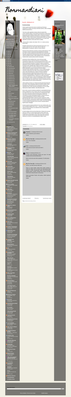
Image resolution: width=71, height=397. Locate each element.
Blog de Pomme (10, 353)
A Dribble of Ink (10, 335)
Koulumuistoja (11, 104)
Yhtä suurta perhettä (11, 311)
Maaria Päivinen (10, 244)
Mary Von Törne (29, 138)
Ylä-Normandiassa (10, 354)
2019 (8, 53)
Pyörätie (10, 109)
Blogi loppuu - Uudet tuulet (12, 332)
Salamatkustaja (10, 156)
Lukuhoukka (10, 166)
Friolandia (9, 262)
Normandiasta (30, 126)
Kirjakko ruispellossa (60, 56)
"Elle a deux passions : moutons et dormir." (12, 357)
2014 (8, 61)
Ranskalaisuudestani (12, 111)
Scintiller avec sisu (10, 153)
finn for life (9, 299)
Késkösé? (10, 106)
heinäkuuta (10, 75)
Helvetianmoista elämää (12, 303)
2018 (8, 54)
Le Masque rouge (59, 55)
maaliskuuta (10, 82)
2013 (8, 63)
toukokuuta (10, 78)
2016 (8, 58)
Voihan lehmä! (11, 93)
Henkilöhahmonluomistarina (12, 245)
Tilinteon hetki (9, 327)
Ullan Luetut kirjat (11, 272)
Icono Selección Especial (11, 144)
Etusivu (37, 198)
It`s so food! (9, 307)
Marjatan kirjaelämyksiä (12, 132)
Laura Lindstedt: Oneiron (11, 323)
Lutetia (8, 350)
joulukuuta (10, 66)
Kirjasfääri (9, 266)
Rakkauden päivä (11, 101)
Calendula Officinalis (11, 340)
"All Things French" (11, 285)
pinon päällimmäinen (11, 217)
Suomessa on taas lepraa (12, 227)
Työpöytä (9, 291)
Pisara (8, 370)
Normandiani (25, 10)
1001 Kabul (9, 221)
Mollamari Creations (11, 294)
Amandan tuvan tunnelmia (10, 240)
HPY (8, 248)
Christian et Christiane (11, 249)
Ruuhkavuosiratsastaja (12, 234)
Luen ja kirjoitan (10, 322)
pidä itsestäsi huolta (10, 241)
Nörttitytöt (9, 366)
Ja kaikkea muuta (11, 379)
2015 (8, 59)
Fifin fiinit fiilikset (10, 280)
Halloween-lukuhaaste (11, 177)
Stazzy (27, 152)
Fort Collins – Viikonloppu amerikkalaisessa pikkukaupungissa (11, 201)
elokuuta (10, 73)
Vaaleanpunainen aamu (13, 108)
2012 (8, 65)
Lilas (27, 145)
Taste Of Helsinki (10, 308)
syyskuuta (10, 71)
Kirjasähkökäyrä (10, 377)
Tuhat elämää (58, 49)
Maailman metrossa (11, 375)
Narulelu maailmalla (11, 275)
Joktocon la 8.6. (10, 231)
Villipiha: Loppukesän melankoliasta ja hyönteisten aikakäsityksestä (12, 128)
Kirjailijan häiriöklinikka (12, 226)
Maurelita (9, 152)
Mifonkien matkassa (11, 138)
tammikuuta (10, 122)
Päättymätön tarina (11, 230)
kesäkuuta (10, 76)
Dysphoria (58, 58)
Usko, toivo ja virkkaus (12, 326)
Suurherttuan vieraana (12, 199)
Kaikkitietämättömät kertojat (11, 331)
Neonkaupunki (9, 207)
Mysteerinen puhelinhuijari (13, 88)
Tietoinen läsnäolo (11, 315)
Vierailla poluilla (10, 213)
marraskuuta (11, 68)
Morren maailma (10, 184)
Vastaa (27, 135)
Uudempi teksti (26, 198)
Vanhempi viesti (47, 198)
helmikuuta (10, 83)
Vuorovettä (9, 161)
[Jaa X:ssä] (42, 124)
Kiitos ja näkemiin (10, 181)
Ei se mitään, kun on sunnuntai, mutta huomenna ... (12, 116)
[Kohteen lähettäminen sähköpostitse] (40, 124)
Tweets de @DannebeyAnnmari (13, 384)
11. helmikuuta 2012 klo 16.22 (36, 131)
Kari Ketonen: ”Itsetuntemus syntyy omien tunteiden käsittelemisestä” (12, 195)
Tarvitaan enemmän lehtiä (12, 149)
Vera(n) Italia (9, 344)
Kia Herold (9, 193)
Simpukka (28, 131)
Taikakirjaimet (10, 176)
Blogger (49, 393)
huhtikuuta (10, 80)
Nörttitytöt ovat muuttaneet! (12, 367)
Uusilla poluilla (9, 214)
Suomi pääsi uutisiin (12, 113)
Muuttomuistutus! (10, 341)
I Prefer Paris (10, 171)
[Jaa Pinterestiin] (44, 124)
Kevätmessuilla (10, 312)
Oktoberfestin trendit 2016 (12, 300)
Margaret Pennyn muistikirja (10, 148)
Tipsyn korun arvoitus (12, 96)
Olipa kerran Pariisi (11, 349)
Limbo (8, 263)
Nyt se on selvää (10, 190)
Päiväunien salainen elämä (11, 206)
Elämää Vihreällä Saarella (12, 180)
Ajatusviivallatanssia (11, 290)
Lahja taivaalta (9, 304)
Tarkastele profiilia (9, 47)
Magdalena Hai (10, 126)
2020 (8, 51)
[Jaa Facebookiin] (43, 124)
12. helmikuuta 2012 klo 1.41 (34, 152)
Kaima (9, 91)
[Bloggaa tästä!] (41, 124)
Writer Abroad (10, 257)
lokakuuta (10, 70)
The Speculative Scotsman (10, 252)
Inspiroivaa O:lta (10, 218)
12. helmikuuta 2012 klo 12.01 (40, 163)
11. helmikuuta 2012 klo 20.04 (34, 145)
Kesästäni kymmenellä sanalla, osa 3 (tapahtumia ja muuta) (12, 134)
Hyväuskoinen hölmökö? (13, 89)
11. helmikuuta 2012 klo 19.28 (40, 138)
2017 (8, 56)
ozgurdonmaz (38, 393)
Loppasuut (9, 143)
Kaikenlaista (9, 316)
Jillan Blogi (9, 189)
